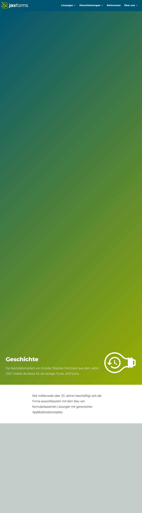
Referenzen (114, 5)
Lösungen (67, 5)
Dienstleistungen (89, 5)
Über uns (129, 5)
